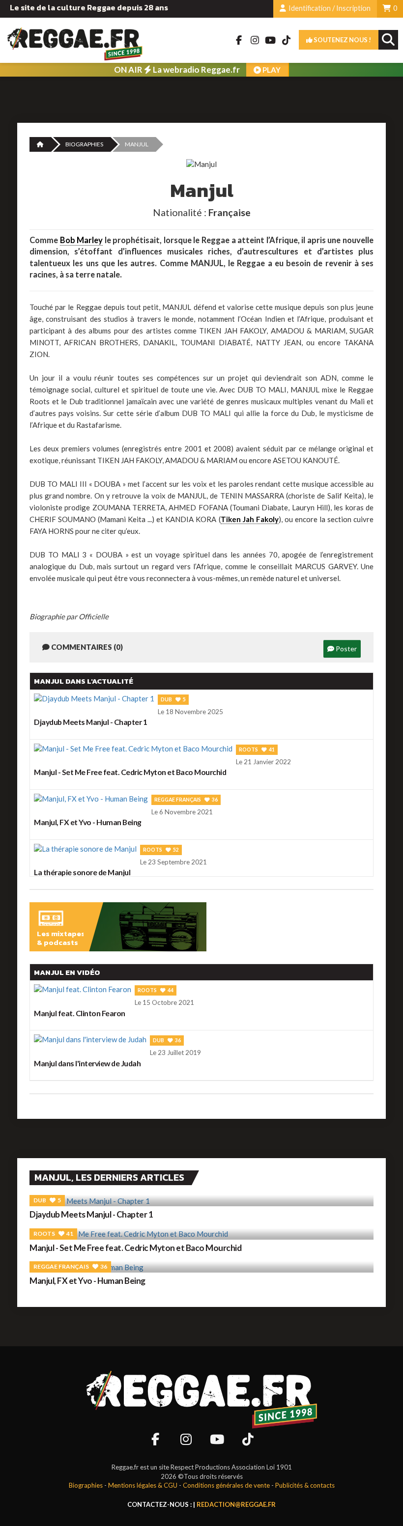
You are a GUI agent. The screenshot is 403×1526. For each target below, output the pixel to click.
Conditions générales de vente (226, 1485)
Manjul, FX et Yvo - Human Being (87, 1281)
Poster (345, 648)
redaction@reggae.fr (236, 1504)
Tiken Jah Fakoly (250, 519)
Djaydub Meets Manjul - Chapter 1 (91, 1214)
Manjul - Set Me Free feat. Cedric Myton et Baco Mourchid (135, 1248)
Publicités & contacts (305, 1485)
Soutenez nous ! (342, 40)
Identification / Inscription (329, 8)
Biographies (84, 144)
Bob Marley (81, 240)
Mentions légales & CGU (142, 1485)
